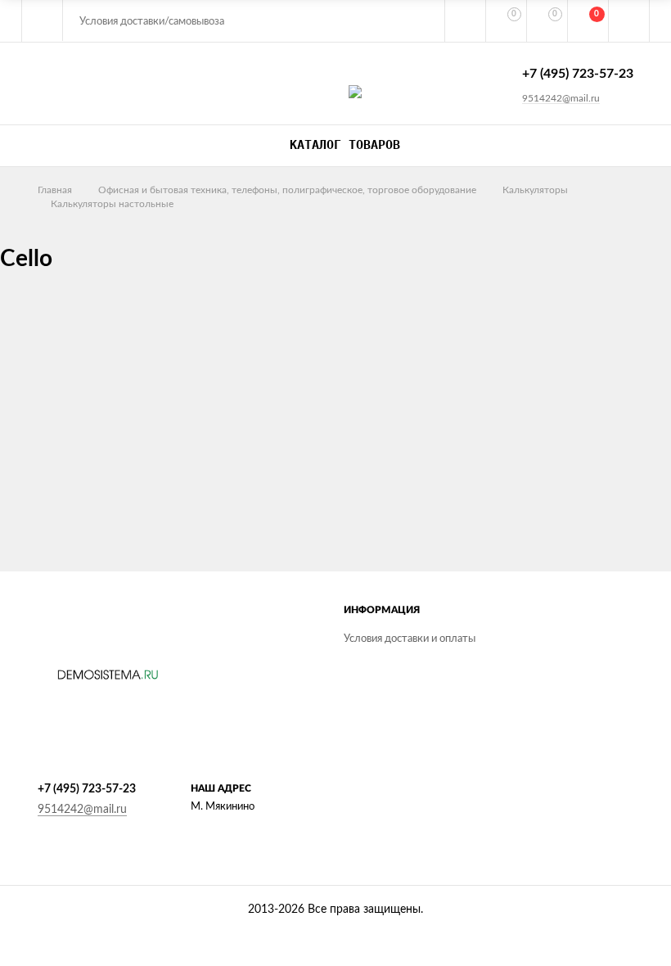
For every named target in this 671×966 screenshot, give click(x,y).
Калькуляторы (535, 190)
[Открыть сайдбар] (42, 20)
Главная (55, 190)
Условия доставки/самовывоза (151, 21)
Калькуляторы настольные (112, 204)
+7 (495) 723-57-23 (577, 73)
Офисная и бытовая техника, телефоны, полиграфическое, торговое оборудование (287, 190)
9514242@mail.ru (561, 98)
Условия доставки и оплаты (409, 639)
